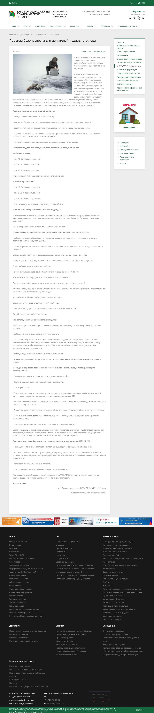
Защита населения (17, 599)
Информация (41, 35)
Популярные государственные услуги (25, 669)
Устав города (15, 545)
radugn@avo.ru (138, 11)
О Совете (60, 545)
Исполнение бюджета (65, 641)
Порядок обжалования (19, 637)
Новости (120, 42)
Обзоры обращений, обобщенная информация (124, 651)
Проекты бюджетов (64, 637)
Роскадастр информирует (128, 80)
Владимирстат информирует (129, 59)
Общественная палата (19, 582)
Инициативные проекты (20, 612)
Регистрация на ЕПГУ (18, 679)
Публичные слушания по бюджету (71, 634)
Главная (12, 35)
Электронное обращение (114, 644)
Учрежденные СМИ (111, 555)
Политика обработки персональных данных (75, 575)
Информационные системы (115, 551)
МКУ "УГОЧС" (55, 35)
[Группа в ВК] (129, 18)
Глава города (40, 26)
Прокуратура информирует (129, 77)
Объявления (122, 55)
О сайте (123, 163)
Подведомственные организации (117, 548)
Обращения (105, 26)
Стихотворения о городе (20, 589)
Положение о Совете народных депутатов (74, 565)
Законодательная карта (129, 150)
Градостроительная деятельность (24, 609)
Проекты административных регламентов (27, 631)
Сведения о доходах (65, 562)
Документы (74, 26)
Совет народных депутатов (67, 541)
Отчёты (106, 582)
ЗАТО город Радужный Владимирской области (42, 14)
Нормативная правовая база (115, 634)
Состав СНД (61, 551)
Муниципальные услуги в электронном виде (28, 686)
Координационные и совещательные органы (122, 592)
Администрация (56, 26)
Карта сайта (125, 146)
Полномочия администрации (116, 545)
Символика (14, 551)
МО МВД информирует (127, 70)
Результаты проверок (112, 619)
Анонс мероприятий (126, 51)
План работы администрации (116, 579)
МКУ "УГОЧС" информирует (94, 51)
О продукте (124, 142)
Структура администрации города (117, 541)
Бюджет (90, 26)
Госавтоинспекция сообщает (129, 62)
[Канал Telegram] (138, 18)
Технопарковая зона (18, 602)
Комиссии (60, 555)
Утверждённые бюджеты (67, 644)
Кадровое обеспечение (113, 572)
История (13, 548)
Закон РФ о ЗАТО (16, 555)
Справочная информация (20, 592)
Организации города (18, 579)
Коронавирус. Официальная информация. (129, 89)
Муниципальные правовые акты (23, 641)
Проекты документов (18, 634)
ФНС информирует (125, 84)
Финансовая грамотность (67, 654)
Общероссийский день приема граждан (120, 654)
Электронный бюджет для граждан (71, 651)
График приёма (62, 558)
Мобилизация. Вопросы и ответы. (128, 46)
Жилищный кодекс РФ (19, 565)
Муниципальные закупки (114, 595)
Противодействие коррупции (115, 606)
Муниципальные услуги (127, 26)
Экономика (107, 585)
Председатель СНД (64, 548)
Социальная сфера (17, 575)
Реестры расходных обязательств (70, 648)
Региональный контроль (113, 602)
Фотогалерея (15, 585)
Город (14, 26)
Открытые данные (127, 153)
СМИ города (14, 562)
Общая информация (18, 541)
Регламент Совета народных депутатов (73, 579)
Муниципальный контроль (114, 599)
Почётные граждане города (21, 558)
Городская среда (16, 606)
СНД (25, 26)
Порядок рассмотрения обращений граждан (122, 648)
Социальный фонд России (128, 73)
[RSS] (143, 18)
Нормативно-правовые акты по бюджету (74, 631)
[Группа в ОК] (134, 18)
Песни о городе (16, 595)
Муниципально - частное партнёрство (119, 609)
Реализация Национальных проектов (25, 616)
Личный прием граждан (113, 631)
